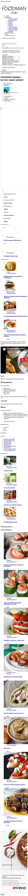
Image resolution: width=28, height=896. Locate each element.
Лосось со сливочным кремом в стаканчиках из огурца (13, 603)
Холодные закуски (12, 467)
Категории (8, 17)
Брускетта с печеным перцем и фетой (14, 784)
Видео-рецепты (12, 20)
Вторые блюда (10, 291)
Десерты (10, 25)
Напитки (10, 31)
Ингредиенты (5, 48)
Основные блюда (13, 18)
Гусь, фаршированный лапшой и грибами (15, 316)
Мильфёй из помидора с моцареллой (14, 640)
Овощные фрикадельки (10, 522)
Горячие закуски (11, 672)
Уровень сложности (7, 63)
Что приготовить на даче (11, 256)
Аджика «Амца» (8, 470)
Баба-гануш (7, 748)
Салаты (10, 23)
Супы (8, 272)
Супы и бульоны (12, 27)
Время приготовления (8, 59)
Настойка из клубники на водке (12, 504)
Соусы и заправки (13, 28)
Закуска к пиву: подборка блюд (12, 240)
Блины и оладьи (12, 30)
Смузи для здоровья (9, 487)
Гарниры (6, 85)
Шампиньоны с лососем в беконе (13, 676)
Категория (5, 54)
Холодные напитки (12, 484)
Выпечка (10, 21)
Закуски (10, 24)
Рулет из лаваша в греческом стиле (14, 713)
